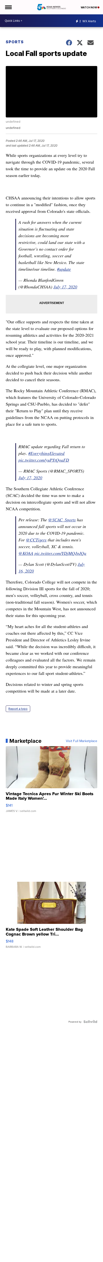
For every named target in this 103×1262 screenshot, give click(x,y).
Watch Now (89, 7)
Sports (15, 41)
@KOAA (25, 553)
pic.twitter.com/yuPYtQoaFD (43, 460)
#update (64, 269)
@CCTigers (36, 540)
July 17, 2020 (65, 287)
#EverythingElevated (46, 453)
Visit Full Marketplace (81, 741)
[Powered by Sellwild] (90, 1021)
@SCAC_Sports (62, 520)
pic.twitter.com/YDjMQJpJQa (60, 553)
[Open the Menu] (8, 7)
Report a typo (18, 709)
